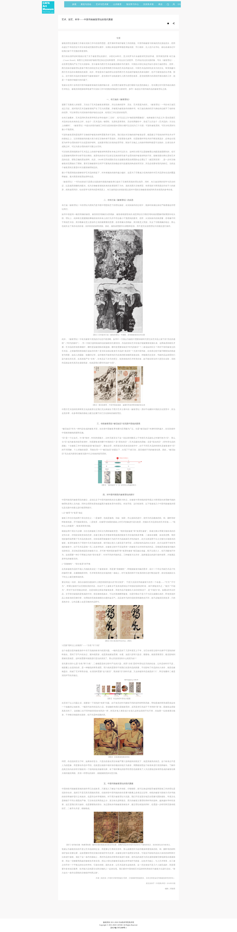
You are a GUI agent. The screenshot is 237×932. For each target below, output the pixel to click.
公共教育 (117, 4)
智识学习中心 (132, 4)
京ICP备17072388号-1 (118, 928)
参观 (74, 4)
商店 (160, 4)
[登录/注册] (174, 4)
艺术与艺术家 (102, 4)
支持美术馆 (148, 4)
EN (179, 4)
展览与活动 (86, 4)
